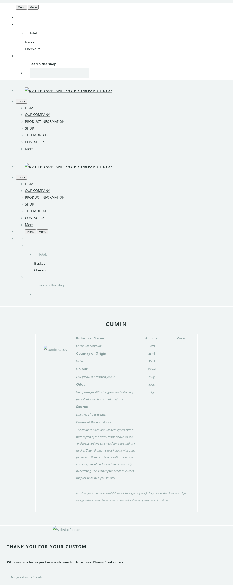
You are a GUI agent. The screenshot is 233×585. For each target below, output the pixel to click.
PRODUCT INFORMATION (45, 121)
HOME (30, 107)
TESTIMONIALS (36, 135)
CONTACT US (35, 142)
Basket (30, 42)
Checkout (32, 49)
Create (38, 577)
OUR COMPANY (37, 114)
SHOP (29, 128)
